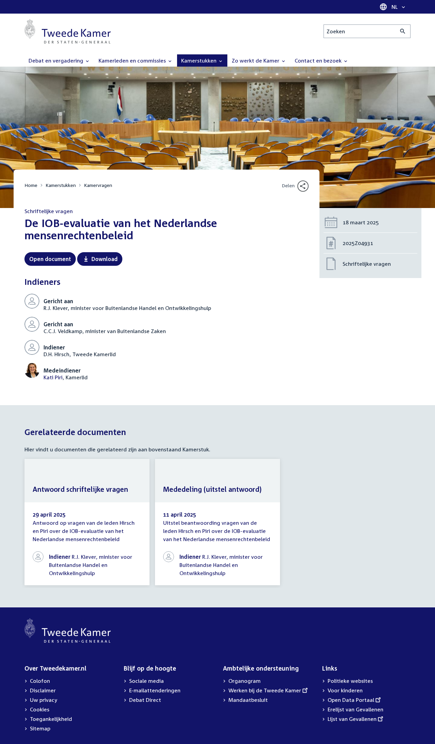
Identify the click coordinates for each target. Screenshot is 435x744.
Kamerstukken (61, 185)
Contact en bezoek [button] (319, 60)
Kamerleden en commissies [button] (133, 60)
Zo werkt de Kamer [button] (256, 60)
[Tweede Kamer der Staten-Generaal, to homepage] (67, 31)
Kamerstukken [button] (199, 60)
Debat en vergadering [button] (57, 60)
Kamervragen (98, 185)
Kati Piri (53, 377)
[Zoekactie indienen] (403, 31)
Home (30, 185)
